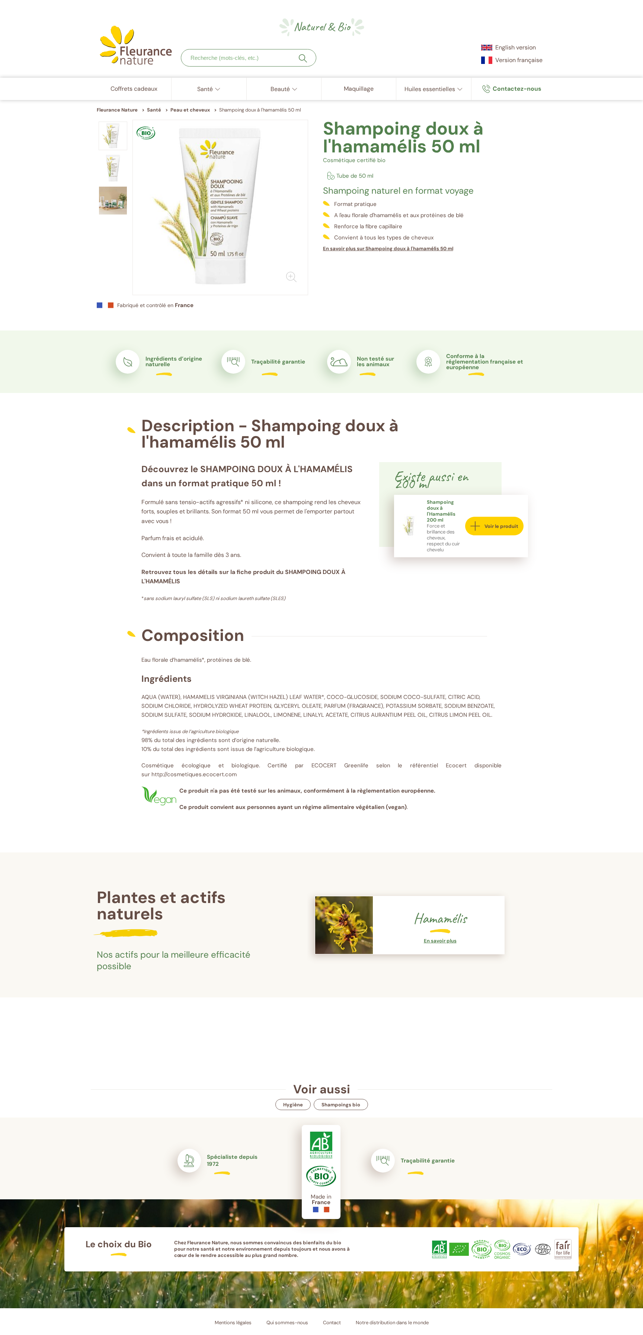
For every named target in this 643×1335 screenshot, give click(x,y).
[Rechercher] (303, 58)
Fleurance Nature (117, 109)
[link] (512, 89)
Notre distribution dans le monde (392, 1322)
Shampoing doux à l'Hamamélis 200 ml (441, 511)
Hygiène (293, 1105)
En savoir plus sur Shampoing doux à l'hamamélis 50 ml (388, 248)
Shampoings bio (341, 1105)
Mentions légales (233, 1322)
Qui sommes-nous (287, 1322)
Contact (332, 1322)
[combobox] (248, 58)
